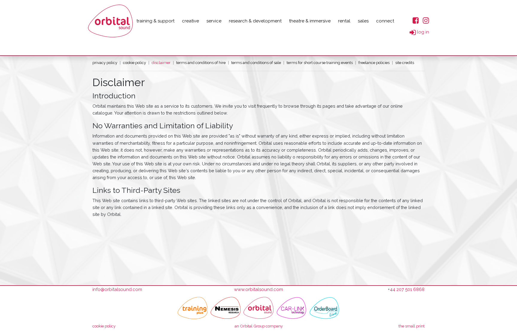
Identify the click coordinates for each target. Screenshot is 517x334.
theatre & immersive (310, 21)
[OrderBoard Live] (324, 308)
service (213, 21)
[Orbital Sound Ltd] (110, 20)
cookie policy (103, 326)
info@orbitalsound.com (117, 289)
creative (190, 21)
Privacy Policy (104, 62)
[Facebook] (416, 20)
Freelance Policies (374, 62)
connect (385, 21)
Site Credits (404, 62)
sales (363, 21)
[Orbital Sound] (258, 308)
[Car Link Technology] (291, 308)
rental (344, 21)
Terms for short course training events (320, 62)
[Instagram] (426, 20)
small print (412, 326)
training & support (155, 21)
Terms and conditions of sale (256, 62)
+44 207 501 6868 (406, 289)
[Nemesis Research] (226, 308)
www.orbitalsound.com (258, 289)
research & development (255, 21)
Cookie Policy (134, 62)
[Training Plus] (193, 308)
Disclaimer (161, 62)
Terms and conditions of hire (201, 62)
